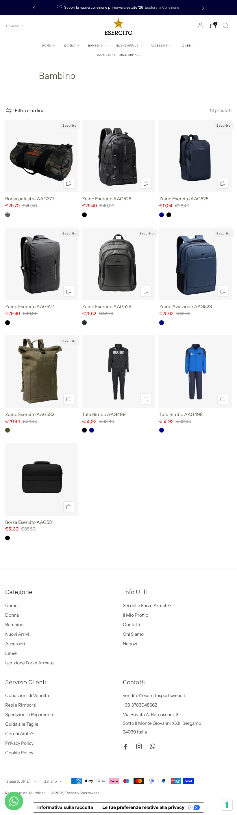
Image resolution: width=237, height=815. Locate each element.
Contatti (131, 624)
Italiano (13, 25)
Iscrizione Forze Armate (118, 55)
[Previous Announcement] (34, 7)
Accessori (160, 45)
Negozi (130, 643)
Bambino (95, 45)
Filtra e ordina (30, 110)
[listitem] (118, 7)
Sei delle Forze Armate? (147, 605)
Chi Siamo (133, 634)
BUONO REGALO (60, 793)
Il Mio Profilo (135, 615)
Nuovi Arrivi (127, 45)
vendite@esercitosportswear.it (154, 695)
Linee (186, 45)
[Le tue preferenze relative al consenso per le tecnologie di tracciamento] (226, 804)
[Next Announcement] (203, 7)
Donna (69, 45)
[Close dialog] (118, 696)
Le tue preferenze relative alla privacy (143, 807)
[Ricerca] (225, 25)
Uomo (46, 45)
